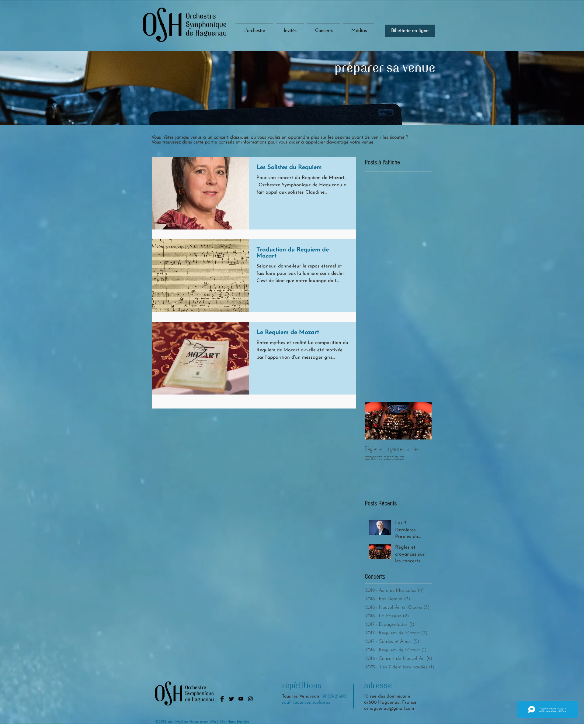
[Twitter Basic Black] (231, 699)
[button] (324, 30)
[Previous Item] (374, 421)
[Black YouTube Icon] (241, 699)
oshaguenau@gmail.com (389, 708)
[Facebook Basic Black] (222, 699)
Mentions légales (234, 722)
